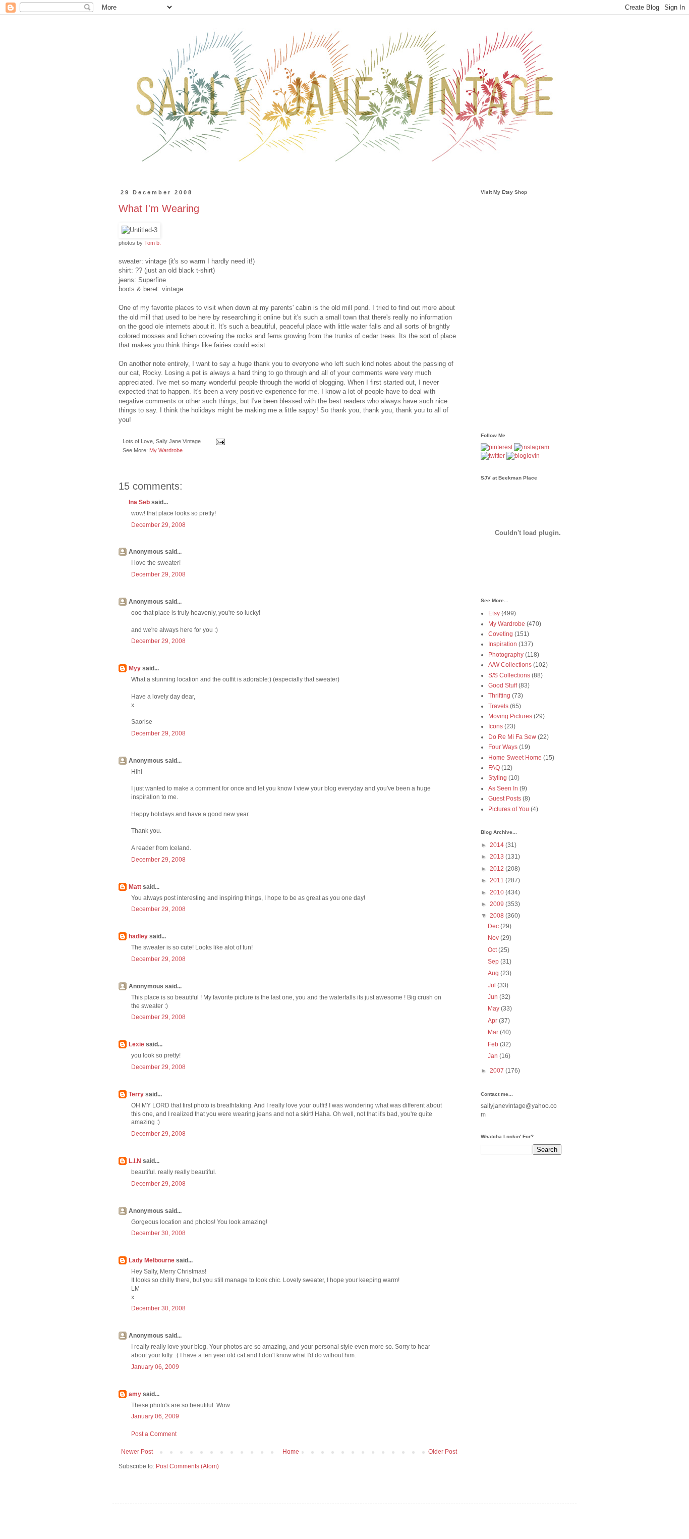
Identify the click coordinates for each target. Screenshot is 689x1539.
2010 (497, 892)
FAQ (494, 767)
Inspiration (502, 644)
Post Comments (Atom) (187, 1466)
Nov (494, 937)
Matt (135, 886)
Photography (506, 654)
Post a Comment (154, 1434)
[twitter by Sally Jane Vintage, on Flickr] (493, 455)
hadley (138, 936)
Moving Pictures (510, 716)
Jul (492, 985)
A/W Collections (510, 664)
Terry (136, 1094)
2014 (497, 844)
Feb (494, 1044)
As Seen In (503, 788)
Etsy (494, 613)
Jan (493, 1055)
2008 (497, 915)
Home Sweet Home (515, 757)
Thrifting (499, 695)
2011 (497, 880)
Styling (497, 777)
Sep (494, 961)
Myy (135, 668)
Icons (495, 726)
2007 (497, 1070)
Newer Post (137, 1451)
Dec (494, 926)
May (494, 1008)
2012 (497, 868)
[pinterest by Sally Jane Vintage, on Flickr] (496, 447)
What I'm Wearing (159, 208)
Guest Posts (504, 798)
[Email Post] (219, 441)
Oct (493, 949)
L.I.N (135, 1160)
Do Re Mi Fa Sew (512, 736)
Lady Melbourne (152, 1260)
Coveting (500, 634)
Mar (494, 1032)
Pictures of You (508, 809)
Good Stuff (502, 685)
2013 (497, 856)
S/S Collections (509, 675)
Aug (494, 973)
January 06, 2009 (155, 1366)
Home (290, 1451)
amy (135, 1394)
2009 (497, 904)
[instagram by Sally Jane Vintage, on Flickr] (531, 447)
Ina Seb (139, 502)
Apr (493, 1020)
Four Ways (503, 747)
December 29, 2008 (158, 524)
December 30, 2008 (158, 1233)
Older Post (442, 1451)
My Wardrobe (166, 450)
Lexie (136, 1044)
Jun (493, 996)
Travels (498, 706)
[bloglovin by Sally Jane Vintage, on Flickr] (523, 455)
